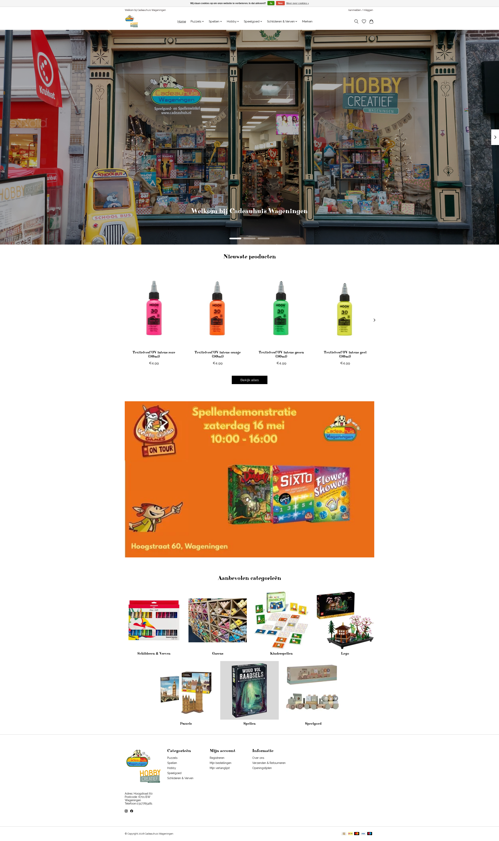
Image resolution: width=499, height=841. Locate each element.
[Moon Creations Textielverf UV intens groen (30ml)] (281, 308)
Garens (217, 653)
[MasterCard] (356, 834)
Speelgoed (313, 724)
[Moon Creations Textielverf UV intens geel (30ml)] (345, 308)
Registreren (217, 757)
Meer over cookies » (297, 3)
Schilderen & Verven (153, 653)
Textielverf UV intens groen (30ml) (281, 354)
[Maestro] (369, 834)
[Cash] (344, 834)
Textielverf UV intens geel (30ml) (345, 354)
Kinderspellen (281, 653)
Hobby (171, 768)
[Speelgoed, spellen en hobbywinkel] (131, 21)
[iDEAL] (350, 834)
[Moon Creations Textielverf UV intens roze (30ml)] (154, 308)
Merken (307, 21)
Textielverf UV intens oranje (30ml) (218, 354)
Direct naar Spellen (249, 217)
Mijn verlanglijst (220, 768)
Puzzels (186, 724)
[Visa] (363, 834)
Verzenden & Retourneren (269, 762)
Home (182, 21)
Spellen (249, 724)
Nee (280, 3)
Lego (345, 653)
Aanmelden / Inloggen (360, 10)
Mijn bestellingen (220, 762)
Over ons (258, 757)
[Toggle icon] (356, 21)
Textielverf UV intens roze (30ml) (154, 354)
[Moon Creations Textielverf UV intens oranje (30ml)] (217, 308)
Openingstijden (262, 768)
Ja (271, 3)
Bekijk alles (249, 380)
